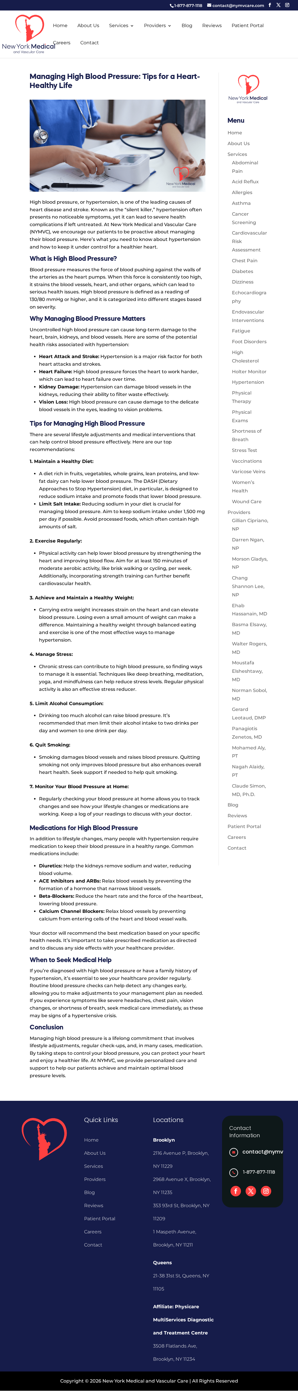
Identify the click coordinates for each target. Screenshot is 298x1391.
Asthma (241, 203)
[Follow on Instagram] (266, 1191)
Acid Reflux (245, 181)
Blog (187, 26)
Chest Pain (245, 260)
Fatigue (241, 331)
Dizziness (242, 282)
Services (118, 26)
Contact (89, 43)
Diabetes (242, 271)
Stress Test (244, 450)
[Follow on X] (251, 1191)
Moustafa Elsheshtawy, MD (247, 671)
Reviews (212, 26)
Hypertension (248, 382)
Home (60, 26)
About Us (88, 26)
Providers (155, 26)
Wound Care (247, 501)
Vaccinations (247, 461)
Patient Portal (248, 26)
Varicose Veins (248, 471)
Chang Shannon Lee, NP (248, 586)
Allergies (242, 192)
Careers (61, 43)
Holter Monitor (249, 371)
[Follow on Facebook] (235, 1191)
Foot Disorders (249, 341)
